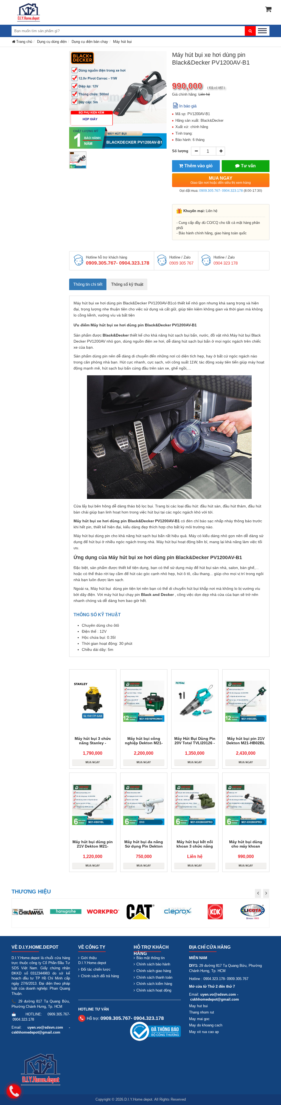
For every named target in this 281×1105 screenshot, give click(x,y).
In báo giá (187, 106)
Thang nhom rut (201, 1012)
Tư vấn (248, 165)
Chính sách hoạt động (153, 990)
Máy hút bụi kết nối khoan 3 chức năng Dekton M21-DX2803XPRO (194, 848)
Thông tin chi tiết (87, 284)
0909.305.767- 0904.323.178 (221, 191)
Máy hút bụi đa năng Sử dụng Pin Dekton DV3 (143, 846)
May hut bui (198, 1006)
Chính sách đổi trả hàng (100, 976)
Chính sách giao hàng (153, 971)
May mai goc (199, 1019)
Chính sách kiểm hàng (154, 984)
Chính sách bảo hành (153, 964)
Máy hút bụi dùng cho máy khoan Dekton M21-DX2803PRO (245, 848)
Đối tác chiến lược (96, 969)
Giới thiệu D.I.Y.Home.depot (92, 960)
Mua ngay (220, 180)
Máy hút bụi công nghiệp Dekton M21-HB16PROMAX (144, 742)
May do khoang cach (205, 1025)
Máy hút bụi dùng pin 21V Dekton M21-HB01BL (92, 846)
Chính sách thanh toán (154, 977)
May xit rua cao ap (204, 1032)
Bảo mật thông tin (150, 958)
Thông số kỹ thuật (127, 284)
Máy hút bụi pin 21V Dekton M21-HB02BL (245, 740)
